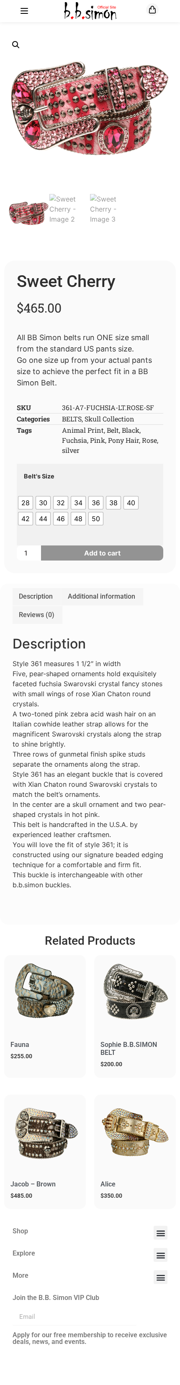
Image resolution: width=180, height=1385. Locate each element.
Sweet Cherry (66, 281)
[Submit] (151, 1317)
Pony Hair (123, 440)
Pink (97, 440)
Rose (149, 440)
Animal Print (83, 430)
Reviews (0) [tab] (36, 615)
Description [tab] (36, 596)
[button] (15, 44)
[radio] (25, 502)
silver (71, 450)
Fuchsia (74, 440)
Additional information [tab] (101, 596)
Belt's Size (39, 476)
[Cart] (152, 9)
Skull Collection (109, 418)
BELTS (72, 418)
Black (130, 430)
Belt (113, 430)
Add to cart (102, 553)
